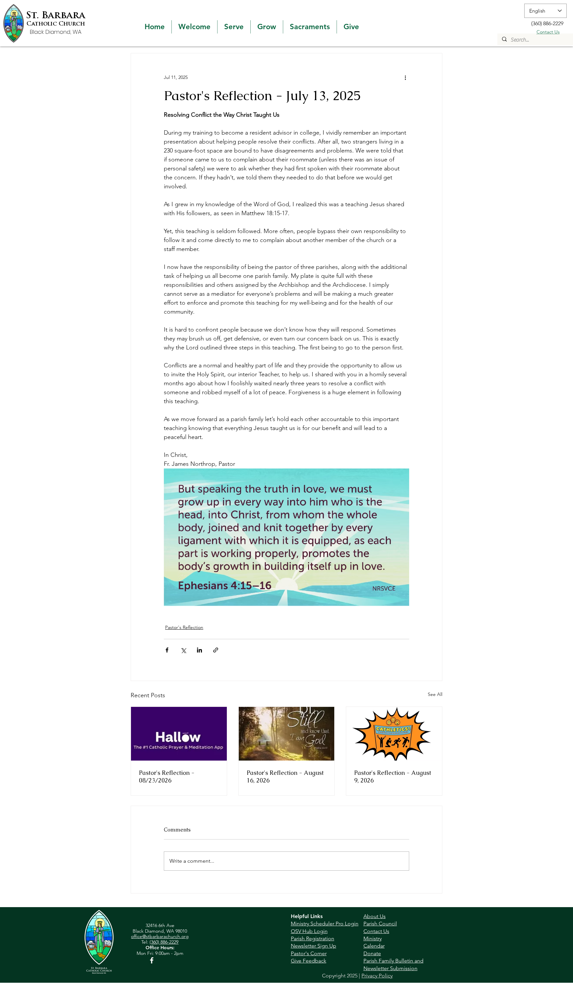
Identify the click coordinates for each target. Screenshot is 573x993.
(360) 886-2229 (164, 942)
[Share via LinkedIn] (199, 650)
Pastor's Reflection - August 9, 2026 (392, 776)
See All (435, 694)
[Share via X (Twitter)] (183, 650)
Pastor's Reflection (184, 627)
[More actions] (405, 77)
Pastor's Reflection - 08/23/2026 (166, 776)
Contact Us (548, 32)
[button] (194, 26)
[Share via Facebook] (167, 650)
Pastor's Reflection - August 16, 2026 (285, 776)
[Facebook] (152, 960)
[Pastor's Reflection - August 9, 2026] (394, 734)
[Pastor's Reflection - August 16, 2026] (287, 734)
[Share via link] (216, 650)
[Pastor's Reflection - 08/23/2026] (179, 734)
